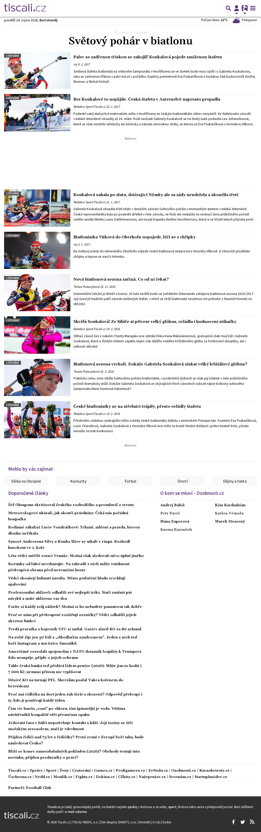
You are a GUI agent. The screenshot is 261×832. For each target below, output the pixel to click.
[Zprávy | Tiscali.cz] (25, 8)
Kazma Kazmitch (176, 529)
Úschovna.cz (20, 777)
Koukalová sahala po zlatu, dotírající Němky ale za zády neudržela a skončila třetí (155, 194)
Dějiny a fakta (235, 481)
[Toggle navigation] (253, 8)
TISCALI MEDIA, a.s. (85, 822)
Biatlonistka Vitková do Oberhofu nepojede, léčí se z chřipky (134, 237)
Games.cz (103, 771)
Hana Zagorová (174, 521)
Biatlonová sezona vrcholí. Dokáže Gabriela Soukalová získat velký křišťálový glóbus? (160, 364)
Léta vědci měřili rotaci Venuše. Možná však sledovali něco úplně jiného (76, 556)
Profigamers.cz (130, 771)
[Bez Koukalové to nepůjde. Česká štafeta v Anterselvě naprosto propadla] (37, 112)
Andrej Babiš (172, 505)
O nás (156, 822)
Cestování (81, 771)
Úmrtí (182, 481)
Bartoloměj (49, 20)
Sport (51, 771)
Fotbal (130, 481)
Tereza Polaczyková (86, 286)
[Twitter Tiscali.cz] (242, 822)
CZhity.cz (126, 777)
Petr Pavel (170, 513)
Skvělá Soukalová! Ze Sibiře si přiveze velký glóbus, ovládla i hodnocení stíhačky (154, 321)
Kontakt (145, 822)
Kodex (167, 822)
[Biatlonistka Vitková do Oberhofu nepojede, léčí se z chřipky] (37, 250)
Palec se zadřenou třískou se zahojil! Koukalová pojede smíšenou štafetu (147, 57)
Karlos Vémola (229, 513)
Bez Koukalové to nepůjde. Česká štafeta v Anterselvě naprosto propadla (146, 99)
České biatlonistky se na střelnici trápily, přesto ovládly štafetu (137, 406)
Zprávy (36, 771)
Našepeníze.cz (152, 777)
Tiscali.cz (17, 771)
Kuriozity (78, 481)
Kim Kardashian (230, 505)
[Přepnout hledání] (228, 8)
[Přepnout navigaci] (236, 8)
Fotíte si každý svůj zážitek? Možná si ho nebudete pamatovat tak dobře (75, 607)
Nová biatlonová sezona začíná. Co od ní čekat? (121, 279)
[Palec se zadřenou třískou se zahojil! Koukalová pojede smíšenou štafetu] (37, 70)
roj (75, 64)
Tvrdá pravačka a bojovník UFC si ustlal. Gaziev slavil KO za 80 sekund (74, 629)
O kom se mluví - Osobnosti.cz (192, 493)
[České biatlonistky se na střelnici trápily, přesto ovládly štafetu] (37, 419)
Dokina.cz (105, 777)
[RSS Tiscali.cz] (252, 822)
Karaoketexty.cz (214, 771)
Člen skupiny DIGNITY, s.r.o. (119, 822)
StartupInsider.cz (210, 777)
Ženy (64, 771)
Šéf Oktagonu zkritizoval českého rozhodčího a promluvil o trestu (71, 505)
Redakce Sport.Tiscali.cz (89, 107)
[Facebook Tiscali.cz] (233, 822)
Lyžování (12, 56)
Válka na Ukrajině (26, 481)
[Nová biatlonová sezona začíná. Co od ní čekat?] (37, 292)
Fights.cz (84, 777)
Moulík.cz (62, 777)
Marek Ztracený (230, 521)
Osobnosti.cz (183, 771)
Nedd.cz (42, 777)
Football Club (38, 788)
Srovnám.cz (180, 777)
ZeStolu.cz (158, 771)
